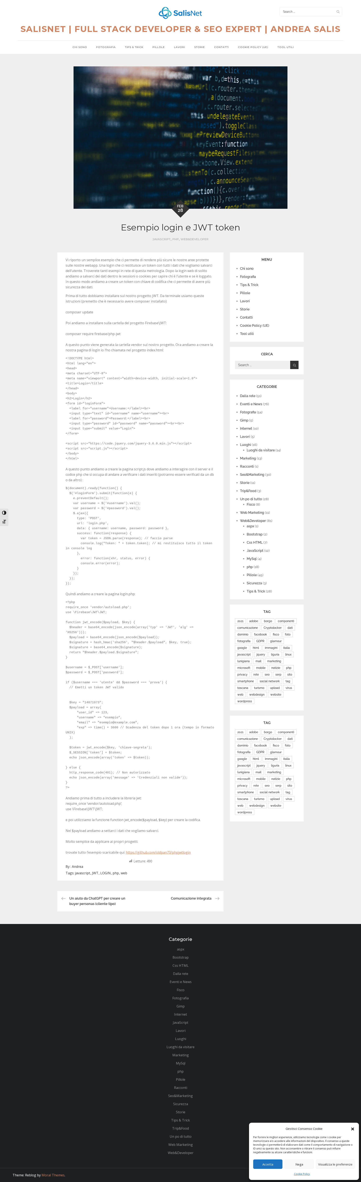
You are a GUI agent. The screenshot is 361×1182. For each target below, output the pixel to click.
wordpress (244, 701)
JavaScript (162, 239)
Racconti (247, 466)
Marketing (248, 458)
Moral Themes (53, 1175)
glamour (276, 641)
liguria (275, 654)
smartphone (245, 681)
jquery (261, 654)
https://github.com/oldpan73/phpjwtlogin (158, 852)
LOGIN (105, 873)
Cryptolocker (273, 627)
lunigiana (243, 661)
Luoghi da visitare (261, 450)
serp (278, 674)
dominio (242, 634)
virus (289, 688)
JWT (95, 873)
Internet (246, 428)
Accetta (267, 1164)
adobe (253, 621)
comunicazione (247, 627)
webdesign (256, 694)
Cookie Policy (302, 1174)
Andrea (77, 866)
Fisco (251, 504)
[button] (353, 1128)
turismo (259, 688)
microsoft (243, 667)
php (175, 239)
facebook (260, 634)
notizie (275, 667)
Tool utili (285, 47)
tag (288, 681)
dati (290, 627)
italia (286, 647)
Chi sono (79, 47)
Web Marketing (252, 513)
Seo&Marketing (252, 475)
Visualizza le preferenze (335, 1164)
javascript (82, 873)
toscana (242, 688)
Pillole (159, 47)
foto (287, 634)
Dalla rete (247, 396)
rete (256, 674)
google (242, 647)
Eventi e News (251, 404)
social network (270, 681)
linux (288, 654)
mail (258, 661)
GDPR (260, 641)
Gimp (244, 420)
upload (275, 688)
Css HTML (255, 542)
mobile (261, 667)
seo (267, 674)
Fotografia (106, 47)
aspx (250, 526)
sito (289, 674)
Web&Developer (194, 239)
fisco (276, 634)
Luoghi (245, 445)
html (256, 647)
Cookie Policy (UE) (253, 47)
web (124, 873)
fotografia (243, 641)
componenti (286, 621)
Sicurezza (254, 583)
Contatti (221, 47)
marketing (274, 661)
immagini (271, 647)
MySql (252, 559)
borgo (268, 621)
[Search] (338, 11)
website (275, 694)
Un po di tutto (251, 499)
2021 (240, 621)
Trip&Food (248, 491)
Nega (299, 1164)
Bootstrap (255, 534)
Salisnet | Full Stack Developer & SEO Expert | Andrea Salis (180, 29)
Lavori (179, 47)
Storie (199, 47)
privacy (242, 674)
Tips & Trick (134, 47)
